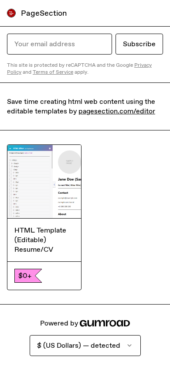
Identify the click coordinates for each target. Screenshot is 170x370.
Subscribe (139, 44)
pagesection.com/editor (116, 111)
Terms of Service (53, 72)
